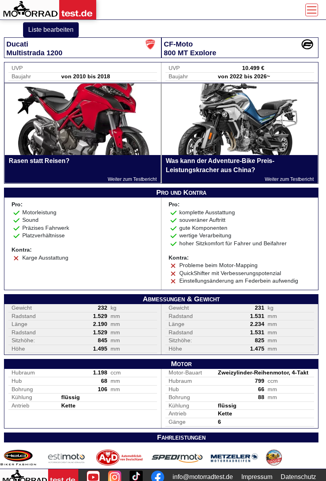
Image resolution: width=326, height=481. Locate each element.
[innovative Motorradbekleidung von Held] (18, 457)
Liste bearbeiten (51, 29)
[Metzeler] (234, 457)
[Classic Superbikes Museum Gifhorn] (274, 457)
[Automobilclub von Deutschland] (120, 457)
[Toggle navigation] (311, 10)
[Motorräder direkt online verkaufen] (67, 457)
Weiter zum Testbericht (132, 179)
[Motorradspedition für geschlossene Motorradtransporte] (177, 457)
